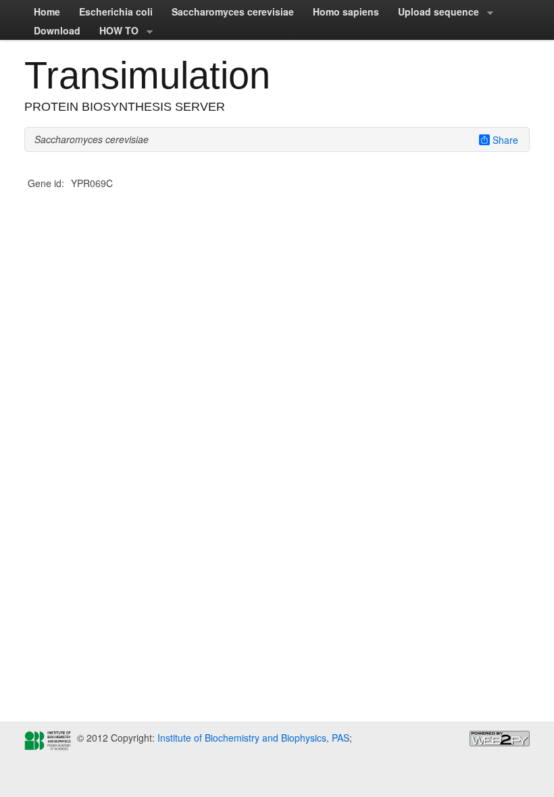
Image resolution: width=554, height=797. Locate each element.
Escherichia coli (116, 11)
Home (47, 11)
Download (57, 30)
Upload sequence (433, 13)
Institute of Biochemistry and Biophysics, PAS (252, 737)
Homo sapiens (346, 11)
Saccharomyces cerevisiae (233, 11)
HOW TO (114, 32)
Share (505, 139)
